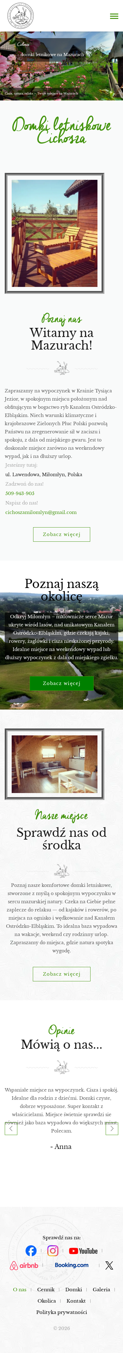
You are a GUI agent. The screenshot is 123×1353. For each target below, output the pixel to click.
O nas (19, 1290)
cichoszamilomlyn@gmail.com (41, 512)
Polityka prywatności (61, 1312)
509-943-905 (19, 493)
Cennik (46, 1290)
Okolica (47, 1301)
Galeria (101, 1290)
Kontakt (76, 1301)
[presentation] (11, 1128)
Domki (73, 1290)
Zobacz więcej (61, 534)
